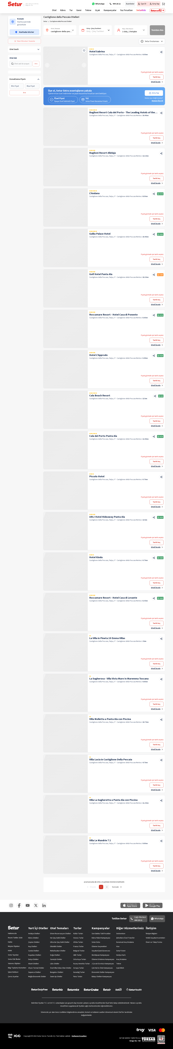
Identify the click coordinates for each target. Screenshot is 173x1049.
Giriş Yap (155, 93)
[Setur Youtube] (28, 908)
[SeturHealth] (134, 989)
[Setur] (15, 4)
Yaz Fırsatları (126, 10)
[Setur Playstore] (154, 907)
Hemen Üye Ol (157, 101)
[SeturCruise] (91, 989)
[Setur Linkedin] (45, 908)
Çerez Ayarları (13, 976)
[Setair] (107, 989)
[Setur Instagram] (12, 908)
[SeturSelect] (118, 989)
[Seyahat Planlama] (162, 3)
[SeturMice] (73, 989)
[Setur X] (37, 908)
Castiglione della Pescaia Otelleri (61, 21)
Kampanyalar (110, 10)
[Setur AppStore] (131, 907)
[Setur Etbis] (161, 1039)
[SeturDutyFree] (39, 989)
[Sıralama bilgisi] (142, 41)
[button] (152, 41)
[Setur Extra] (157, 10)
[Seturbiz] (57, 989)
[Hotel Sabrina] (65, 66)
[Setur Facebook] (20, 908)
